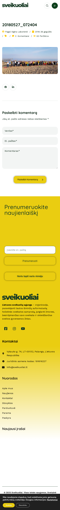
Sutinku (9, 505)
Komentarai (22, 36)
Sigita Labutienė (20, 32)
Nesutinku (23, 505)
